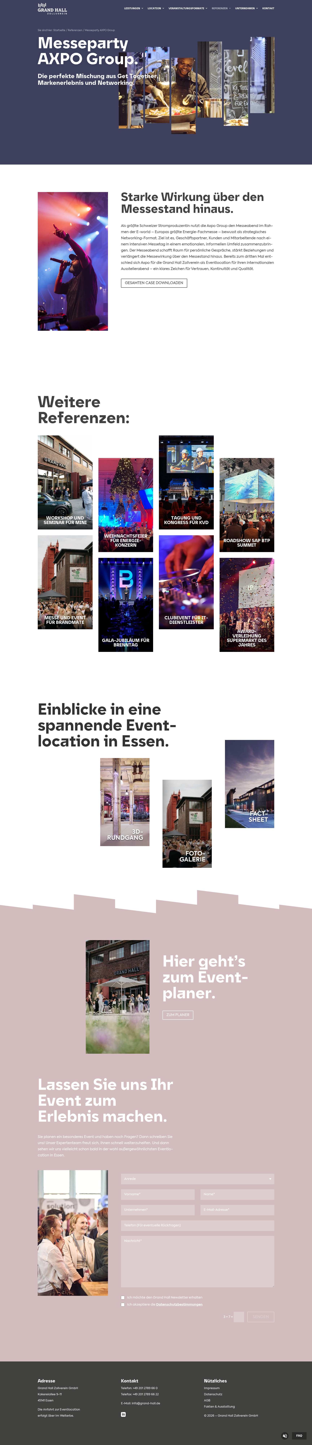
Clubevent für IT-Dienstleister (186, 620)
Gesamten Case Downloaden (154, 283)
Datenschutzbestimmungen (179, 1304)
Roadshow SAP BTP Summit (247, 543)
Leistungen (132, 8)
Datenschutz (213, 1394)
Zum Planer (177, 1015)
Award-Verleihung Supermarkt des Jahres (247, 638)
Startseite (59, 30)
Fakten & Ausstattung (219, 1406)
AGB (207, 1400)
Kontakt (268, 8)
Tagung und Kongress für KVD (186, 520)
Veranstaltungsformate (186, 8)
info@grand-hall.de (146, 1403)
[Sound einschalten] (285, 1436)
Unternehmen (245, 8)
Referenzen (220, 8)
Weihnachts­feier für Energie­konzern (125, 541)
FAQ (299, 1436)
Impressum (212, 1388)
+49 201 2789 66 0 (145, 1388)
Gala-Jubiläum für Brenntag (125, 643)
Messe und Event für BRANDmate (65, 620)
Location (154, 8)
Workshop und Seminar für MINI (65, 520)
